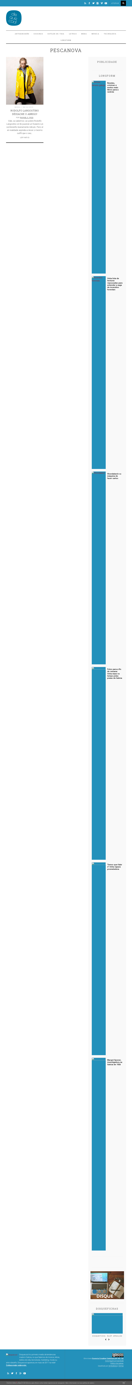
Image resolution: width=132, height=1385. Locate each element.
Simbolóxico (113, 1368)
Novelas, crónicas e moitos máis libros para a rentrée (112, 87)
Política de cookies (116, 1365)
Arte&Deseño (22, 34)
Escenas (38, 34)
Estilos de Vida (56, 34)
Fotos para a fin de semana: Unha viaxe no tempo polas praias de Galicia (114, 673)
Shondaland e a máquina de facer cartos (114, 476)
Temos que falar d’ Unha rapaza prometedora (114, 867)
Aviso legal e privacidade (114, 1363)
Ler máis (24, 137)
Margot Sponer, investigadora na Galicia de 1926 (114, 1062)
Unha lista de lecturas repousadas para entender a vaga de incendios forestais (114, 284)
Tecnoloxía (110, 34)
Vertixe (121, 1368)
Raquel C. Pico (26, 118)
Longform (66, 40)
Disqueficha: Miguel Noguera (107, 1337)
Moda (84, 34)
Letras (73, 34)
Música (95, 34)
